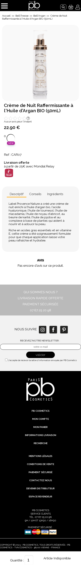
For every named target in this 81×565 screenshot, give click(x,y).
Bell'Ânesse (21, 15)
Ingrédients (55, 194)
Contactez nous (40, 480)
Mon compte (40, 419)
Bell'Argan (39, 15)
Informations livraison (40, 435)
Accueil (6, 15)
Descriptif (17, 194)
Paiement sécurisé (40, 472)
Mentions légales (40, 456)
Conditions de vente (40, 464)
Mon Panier (40, 427)
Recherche (40, 443)
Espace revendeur (40, 496)
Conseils (35, 194)
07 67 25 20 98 (40, 310)
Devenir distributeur (40, 488)
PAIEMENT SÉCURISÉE (40, 304)
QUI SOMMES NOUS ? (41, 292)
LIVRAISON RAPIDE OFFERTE (40, 298)
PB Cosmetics (41, 410)
